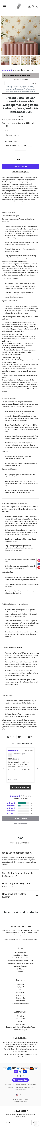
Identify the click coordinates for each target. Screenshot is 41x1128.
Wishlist (20, 1021)
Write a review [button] (20, 818)
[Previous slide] (3, 768)
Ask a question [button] (20, 824)
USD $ (20, 1095)
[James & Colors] (20, 6)
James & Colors (23, 1099)
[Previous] (2, 35)
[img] (13, 751)
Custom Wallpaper (20, 1030)
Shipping (5, 119)
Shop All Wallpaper (20, 952)
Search (20, 972)
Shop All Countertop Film (20, 958)
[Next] (39, 35)
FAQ (20, 990)
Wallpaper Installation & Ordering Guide (20, 961)
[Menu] (4, 6)
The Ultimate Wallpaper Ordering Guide (20, 963)
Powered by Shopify (21, 1101)
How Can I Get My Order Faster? (14, 896)
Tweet (12, 737)
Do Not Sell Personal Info (20, 1003)
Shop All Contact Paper (20, 955)
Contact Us (20, 987)
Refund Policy (20, 995)
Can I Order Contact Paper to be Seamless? (17, 875)
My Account (21, 1019)
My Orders (20, 1016)
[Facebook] (20, 1076)
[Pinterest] (23, 1076)
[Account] (29, 6)
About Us (20, 984)
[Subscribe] (34, 1122)
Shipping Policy (20, 998)
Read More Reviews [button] (20, 787)
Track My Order (21, 1024)
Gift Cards (20, 969)
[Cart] (37, 6)
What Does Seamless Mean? (17, 852)
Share (22, 737)
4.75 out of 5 (26, 796)
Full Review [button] (12, 779)
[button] (33, 6)
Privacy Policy (20, 992)
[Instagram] (18, 1076)
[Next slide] (37, 768)
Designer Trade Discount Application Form (20, 1027)
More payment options (20, 172)
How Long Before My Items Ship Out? (16, 885)
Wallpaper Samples (20, 966)
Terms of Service (20, 1001)
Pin (31, 737)
